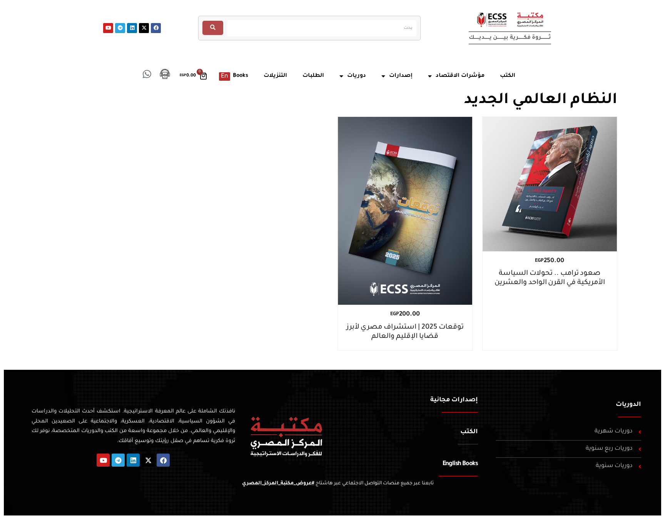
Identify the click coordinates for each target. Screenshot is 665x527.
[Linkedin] (132, 28)
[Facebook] (156, 28)
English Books (460, 464)
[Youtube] (108, 28)
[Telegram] (120, 28)
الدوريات (628, 404)
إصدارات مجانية (454, 400)
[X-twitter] (144, 28)
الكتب (469, 432)
